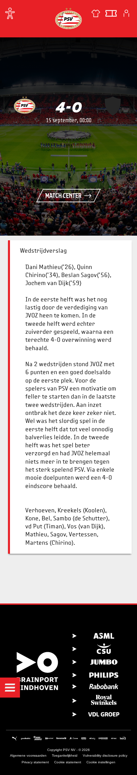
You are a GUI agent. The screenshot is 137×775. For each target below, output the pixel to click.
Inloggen (126, 13)
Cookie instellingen (100, 762)
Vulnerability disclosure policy (105, 755)
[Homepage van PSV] (68, 18)
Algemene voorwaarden (28, 755)
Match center (63, 196)
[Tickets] (111, 13)
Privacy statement (35, 762)
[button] (10, 688)
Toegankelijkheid (64, 755)
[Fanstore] (95, 13)
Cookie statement (67, 762)
